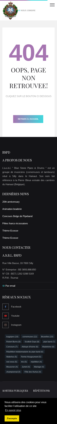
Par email (10, 285)
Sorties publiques (15, 390)
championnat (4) (13, 372)
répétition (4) (36, 362)
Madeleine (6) (48, 347)
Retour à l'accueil (28, 119)
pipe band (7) (49, 342)
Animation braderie (12, 209)
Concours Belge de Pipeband (17, 216)
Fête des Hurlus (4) (33, 372)
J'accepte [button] (12, 418)
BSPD (6, 152)
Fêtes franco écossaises (15, 223)
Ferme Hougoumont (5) (31, 357)
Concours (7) (12, 347)
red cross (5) (11, 362)
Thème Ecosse (10, 230)
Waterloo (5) (11, 357)
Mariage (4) (39, 367)
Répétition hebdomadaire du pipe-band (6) (24, 352)
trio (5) (24, 362)
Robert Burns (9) (13, 342)
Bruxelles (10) (47, 337)
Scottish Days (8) (32, 342)
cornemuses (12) (29, 337)
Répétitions (41, 390)
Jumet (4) (26, 367)
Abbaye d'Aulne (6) (30, 347)
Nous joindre (27, 10)
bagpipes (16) (12, 337)
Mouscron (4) (12, 367)
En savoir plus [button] (13, 410)
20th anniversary (11, 201)
